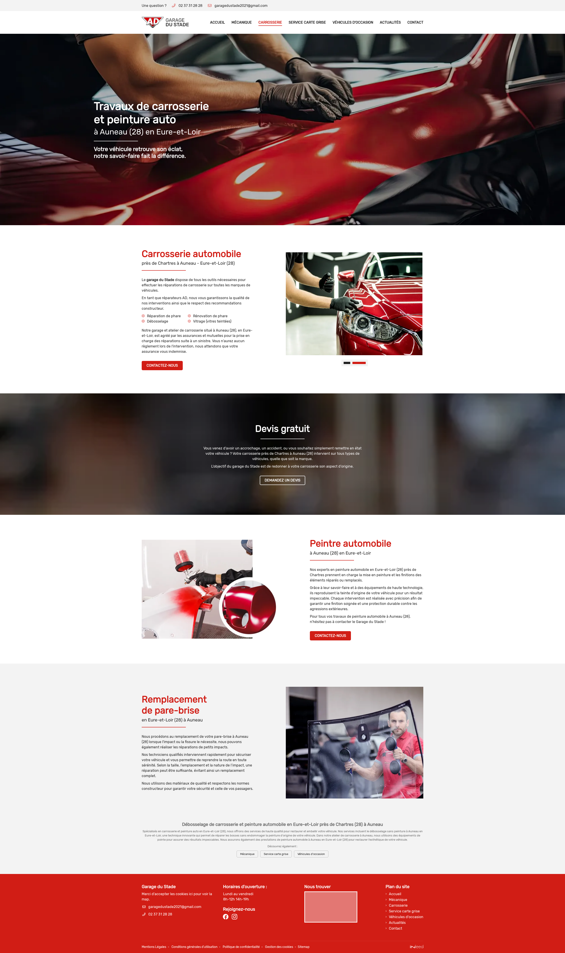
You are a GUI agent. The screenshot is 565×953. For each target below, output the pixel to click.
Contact (415, 22)
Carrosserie (270, 22)
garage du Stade (160, 280)
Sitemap (303, 947)
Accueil (217, 22)
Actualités (390, 22)
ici (191, 894)
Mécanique (242, 22)
